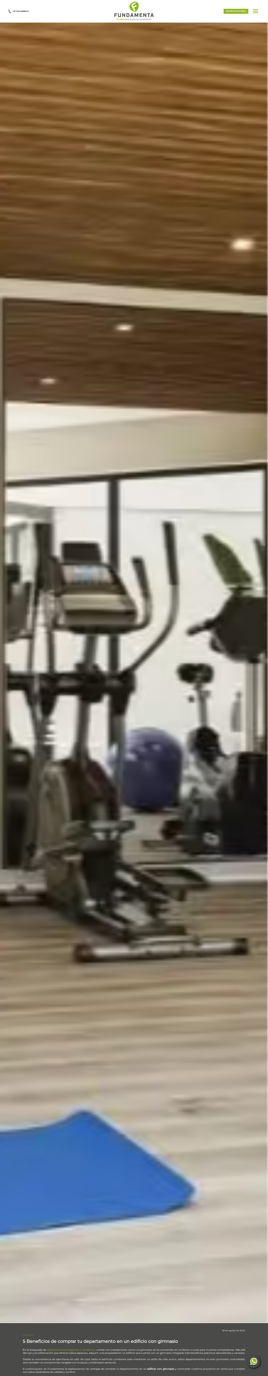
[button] (133, 11)
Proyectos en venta (236, 11)
